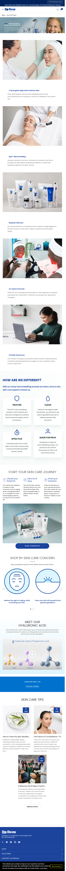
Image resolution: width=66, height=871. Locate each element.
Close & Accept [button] (56, 866)
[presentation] (4, 589)
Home (3, 15)
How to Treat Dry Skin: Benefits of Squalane (17, 736)
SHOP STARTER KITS (32, 546)
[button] (2, 10)
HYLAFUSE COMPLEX (32, 686)
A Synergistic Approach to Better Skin (24, 90)
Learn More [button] (43, 868)
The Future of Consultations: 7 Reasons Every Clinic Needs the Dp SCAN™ (48, 736)
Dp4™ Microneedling (17, 157)
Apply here (17, 364)
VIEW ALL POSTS (32, 807)
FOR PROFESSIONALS (55, 2)
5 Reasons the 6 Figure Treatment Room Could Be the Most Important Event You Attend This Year (32, 786)
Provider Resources (17, 355)
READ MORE (17, 720)
